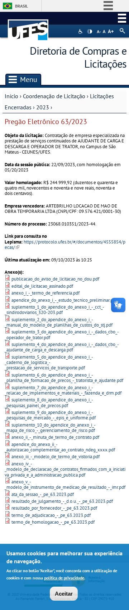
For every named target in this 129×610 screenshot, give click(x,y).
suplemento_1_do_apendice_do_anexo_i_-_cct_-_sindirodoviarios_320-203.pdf (54, 309)
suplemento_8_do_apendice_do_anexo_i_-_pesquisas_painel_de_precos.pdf (49, 402)
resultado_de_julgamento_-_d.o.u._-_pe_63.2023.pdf (62, 501)
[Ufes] (28, 26)
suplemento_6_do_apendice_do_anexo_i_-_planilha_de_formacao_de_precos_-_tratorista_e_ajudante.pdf (64, 377)
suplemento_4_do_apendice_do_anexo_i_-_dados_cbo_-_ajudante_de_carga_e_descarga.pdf (62, 347)
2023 (42, 107)
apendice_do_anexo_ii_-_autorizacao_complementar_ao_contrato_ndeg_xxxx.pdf (60, 447)
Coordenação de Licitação (54, 96)
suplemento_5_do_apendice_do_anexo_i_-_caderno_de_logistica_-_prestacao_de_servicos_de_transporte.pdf (49, 362)
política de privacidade (64, 578)
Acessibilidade (81, 31)
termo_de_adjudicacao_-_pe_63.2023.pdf (51, 515)
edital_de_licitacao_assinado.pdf (42, 286)
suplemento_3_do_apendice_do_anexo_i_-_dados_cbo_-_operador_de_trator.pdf (62, 334)
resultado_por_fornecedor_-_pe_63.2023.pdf (54, 508)
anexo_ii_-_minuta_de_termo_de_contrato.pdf (55, 437)
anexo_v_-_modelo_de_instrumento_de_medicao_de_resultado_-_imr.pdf (65, 484)
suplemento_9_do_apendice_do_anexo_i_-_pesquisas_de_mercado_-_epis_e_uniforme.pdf (50, 415)
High (89, 31)
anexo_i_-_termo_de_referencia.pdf (45, 293)
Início (11, 96)
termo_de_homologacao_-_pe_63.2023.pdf (53, 522)
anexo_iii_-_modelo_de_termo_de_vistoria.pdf (55, 457)
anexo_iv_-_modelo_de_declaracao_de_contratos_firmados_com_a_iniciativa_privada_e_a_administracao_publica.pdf (65, 469)
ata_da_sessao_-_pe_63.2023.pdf (42, 494)
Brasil (21, 6)
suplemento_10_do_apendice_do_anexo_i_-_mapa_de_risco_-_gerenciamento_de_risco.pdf (50, 427)
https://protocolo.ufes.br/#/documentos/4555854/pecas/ (65, 244)
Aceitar (64, 594)
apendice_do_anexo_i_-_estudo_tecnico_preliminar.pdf (64, 300)
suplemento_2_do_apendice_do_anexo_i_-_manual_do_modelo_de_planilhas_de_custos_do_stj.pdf (59, 322)
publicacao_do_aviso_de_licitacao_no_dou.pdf (55, 279)
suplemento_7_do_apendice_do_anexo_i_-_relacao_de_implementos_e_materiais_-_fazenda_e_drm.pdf (63, 390)
